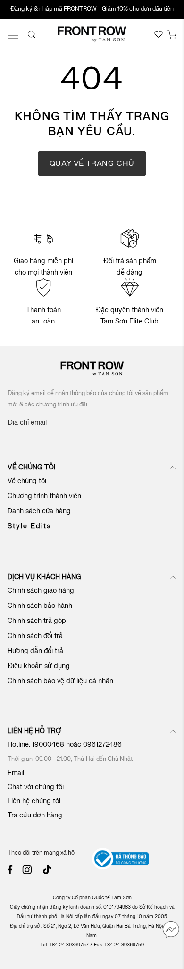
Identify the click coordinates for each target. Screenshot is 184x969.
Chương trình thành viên (44, 496)
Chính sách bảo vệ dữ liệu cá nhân (60, 681)
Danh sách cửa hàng (39, 511)
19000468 (48, 745)
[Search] (31, 34)
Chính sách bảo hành (40, 606)
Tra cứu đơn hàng (35, 815)
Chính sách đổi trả (35, 636)
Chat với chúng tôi (36, 787)
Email (16, 773)
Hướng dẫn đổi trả (35, 651)
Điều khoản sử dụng (39, 666)
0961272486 (103, 745)
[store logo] (92, 34)
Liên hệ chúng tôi (34, 801)
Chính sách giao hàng (41, 591)
